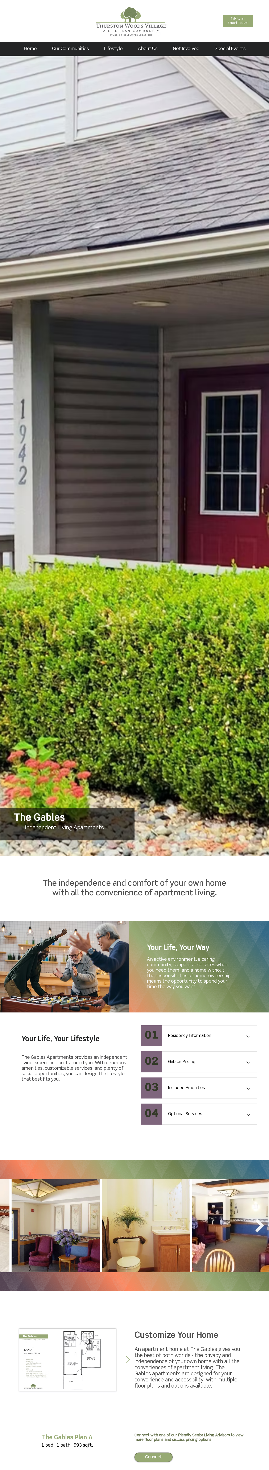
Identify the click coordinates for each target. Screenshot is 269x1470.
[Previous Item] (9, 1225)
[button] (113, 49)
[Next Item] (127, 1360)
